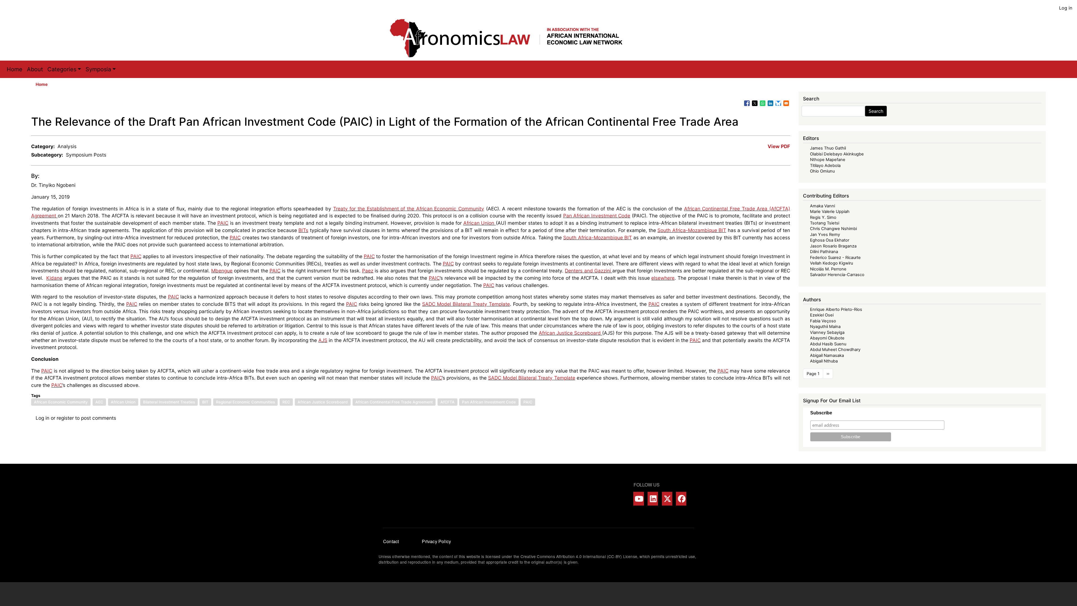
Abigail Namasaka (827, 355)
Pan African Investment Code (596, 216)
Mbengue (222, 271)
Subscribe (821, 412)
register (65, 418)
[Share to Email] (786, 103)
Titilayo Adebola (825, 165)
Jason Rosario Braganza (833, 246)
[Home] (512, 38)
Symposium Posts (86, 155)
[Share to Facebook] (747, 103)
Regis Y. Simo (823, 217)
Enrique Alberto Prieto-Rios (836, 309)
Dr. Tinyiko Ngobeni (53, 185)
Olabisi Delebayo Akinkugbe (837, 154)
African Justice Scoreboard (570, 333)
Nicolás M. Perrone (828, 269)
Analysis (67, 146)
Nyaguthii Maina (825, 326)
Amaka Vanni (822, 205)
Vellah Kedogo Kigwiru (831, 263)
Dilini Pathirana (824, 251)
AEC (99, 402)
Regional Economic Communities (245, 402)
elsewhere (663, 278)
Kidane (54, 278)
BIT (205, 402)
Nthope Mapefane (827, 159)
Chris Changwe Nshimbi (833, 228)
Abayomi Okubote (827, 338)
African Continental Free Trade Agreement (394, 402)
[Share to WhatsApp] (762, 103)
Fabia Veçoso (823, 320)
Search (876, 111)
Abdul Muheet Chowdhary (835, 349)
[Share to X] (755, 103)
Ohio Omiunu (822, 171)
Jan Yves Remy (825, 234)
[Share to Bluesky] (778, 103)
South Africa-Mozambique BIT (691, 230)
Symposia (98, 69)
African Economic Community (61, 402)
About (35, 69)
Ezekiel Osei (822, 315)
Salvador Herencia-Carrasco (837, 274)
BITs (303, 230)
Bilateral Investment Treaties (169, 402)
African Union (479, 223)
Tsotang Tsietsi (824, 223)
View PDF (779, 146)
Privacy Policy (436, 541)
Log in (1065, 8)
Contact (391, 541)
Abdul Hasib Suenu (828, 343)
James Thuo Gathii (828, 148)
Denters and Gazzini (588, 271)
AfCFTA (447, 402)
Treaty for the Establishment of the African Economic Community (408, 209)
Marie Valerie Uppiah (830, 211)
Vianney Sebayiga (827, 332)
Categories (61, 69)
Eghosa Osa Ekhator (829, 240)
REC (286, 402)
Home (14, 69)
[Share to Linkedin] (770, 103)
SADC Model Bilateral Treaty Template (466, 304)
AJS (322, 340)
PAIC (222, 223)
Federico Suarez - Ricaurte (835, 257)
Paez (367, 271)
